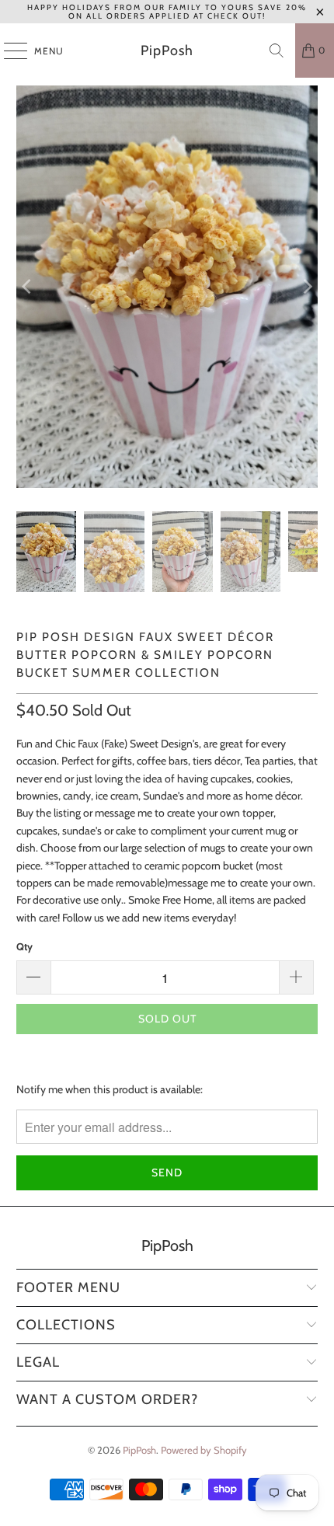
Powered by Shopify (204, 1450)
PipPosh (167, 50)
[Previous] (28, 286)
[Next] (306, 286)
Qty (24, 946)
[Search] (276, 50)
